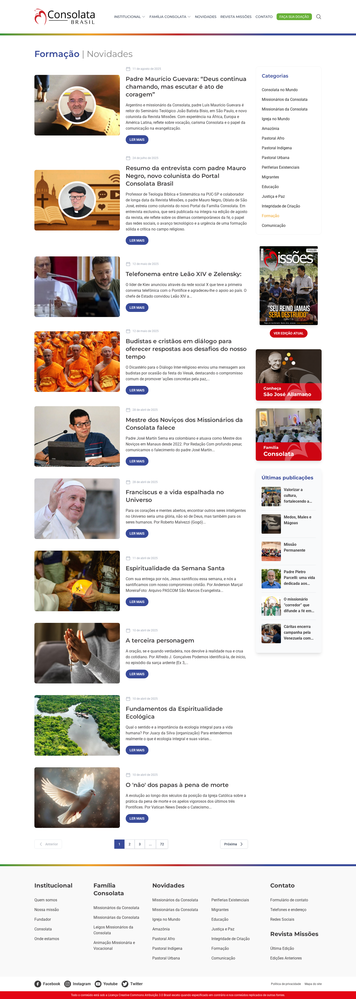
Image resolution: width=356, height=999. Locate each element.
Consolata (43, 929)
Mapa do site (313, 984)
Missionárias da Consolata (285, 109)
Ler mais (137, 140)
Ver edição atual (289, 333)
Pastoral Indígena (277, 148)
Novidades (206, 17)
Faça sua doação (294, 17)
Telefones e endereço (288, 909)
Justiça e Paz (273, 196)
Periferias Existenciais (280, 167)
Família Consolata (167, 17)
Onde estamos (46, 938)
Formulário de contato (289, 900)
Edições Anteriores (286, 958)
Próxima (230, 844)
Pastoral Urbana (275, 157)
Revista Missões (236, 17)
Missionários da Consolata (285, 99)
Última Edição (282, 948)
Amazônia (270, 128)
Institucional (127, 17)
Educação (270, 186)
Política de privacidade (286, 984)
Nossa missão (46, 909)
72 (162, 844)
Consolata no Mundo (280, 89)
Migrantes (270, 177)
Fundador (42, 919)
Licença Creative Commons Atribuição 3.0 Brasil (139, 995)
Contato (264, 17)
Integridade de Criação (281, 206)
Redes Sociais (282, 919)
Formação (270, 216)
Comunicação (274, 225)
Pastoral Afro (273, 138)
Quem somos (45, 900)
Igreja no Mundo (276, 119)
